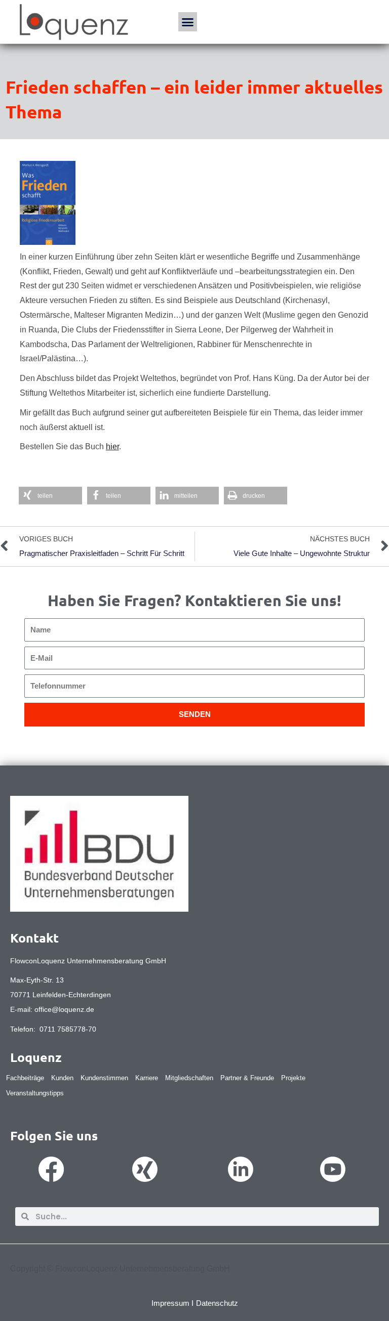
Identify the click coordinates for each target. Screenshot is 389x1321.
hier (112, 446)
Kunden (62, 1078)
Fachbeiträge (25, 1078)
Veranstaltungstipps (35, 1093)
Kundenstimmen (104, 1078)
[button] (188, 21)
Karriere (146, 1078)
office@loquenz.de (64, 1009)
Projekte (293, 1078)
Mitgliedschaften (189, 1078)
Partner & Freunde (247, 1078)
